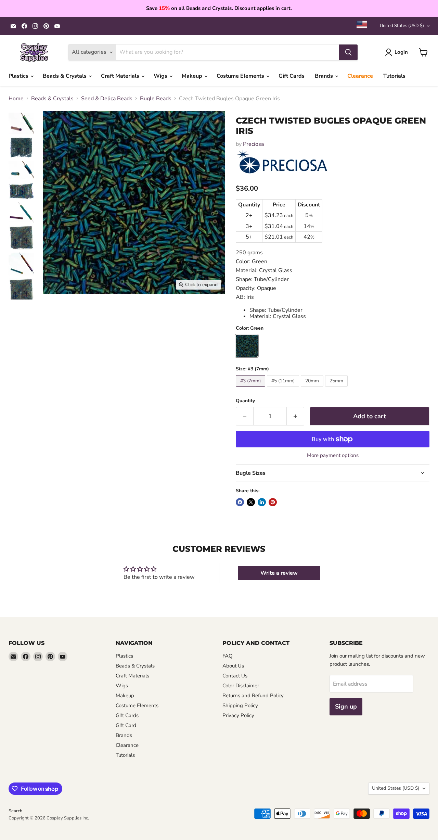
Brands (324, 76)
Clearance (360, 76)
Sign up (346, 706)
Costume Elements (241, 76)
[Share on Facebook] (240, 502)
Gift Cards (292, 76)
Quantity (245, 401)
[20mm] (313, 388)
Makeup (193, 76)
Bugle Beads (155, 99)
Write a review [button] (279, 573)
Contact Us (234, 675)
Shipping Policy (240, 705)
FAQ (227, 655)
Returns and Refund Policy (253, 695)
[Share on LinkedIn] (262, 502)
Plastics (19, 76)
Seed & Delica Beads (106, 99)
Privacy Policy (238, 715)
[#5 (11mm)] (284, 388)
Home (16, 99)
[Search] (348, 52)
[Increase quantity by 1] (295, 416)
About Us (233, 665)
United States (402, 26)
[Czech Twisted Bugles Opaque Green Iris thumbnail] (21, 123)
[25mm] (337, 388)
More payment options (333, 455)
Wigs (161, 76)
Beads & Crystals (65, 76)
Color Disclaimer (240, 685)
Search (15, 811)
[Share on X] (251, 502)
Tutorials (394, 76)
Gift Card (126, 725)
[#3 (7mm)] (251, 388)
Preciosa (253, 144)
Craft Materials (121, 76)
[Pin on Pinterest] (273, 502)
